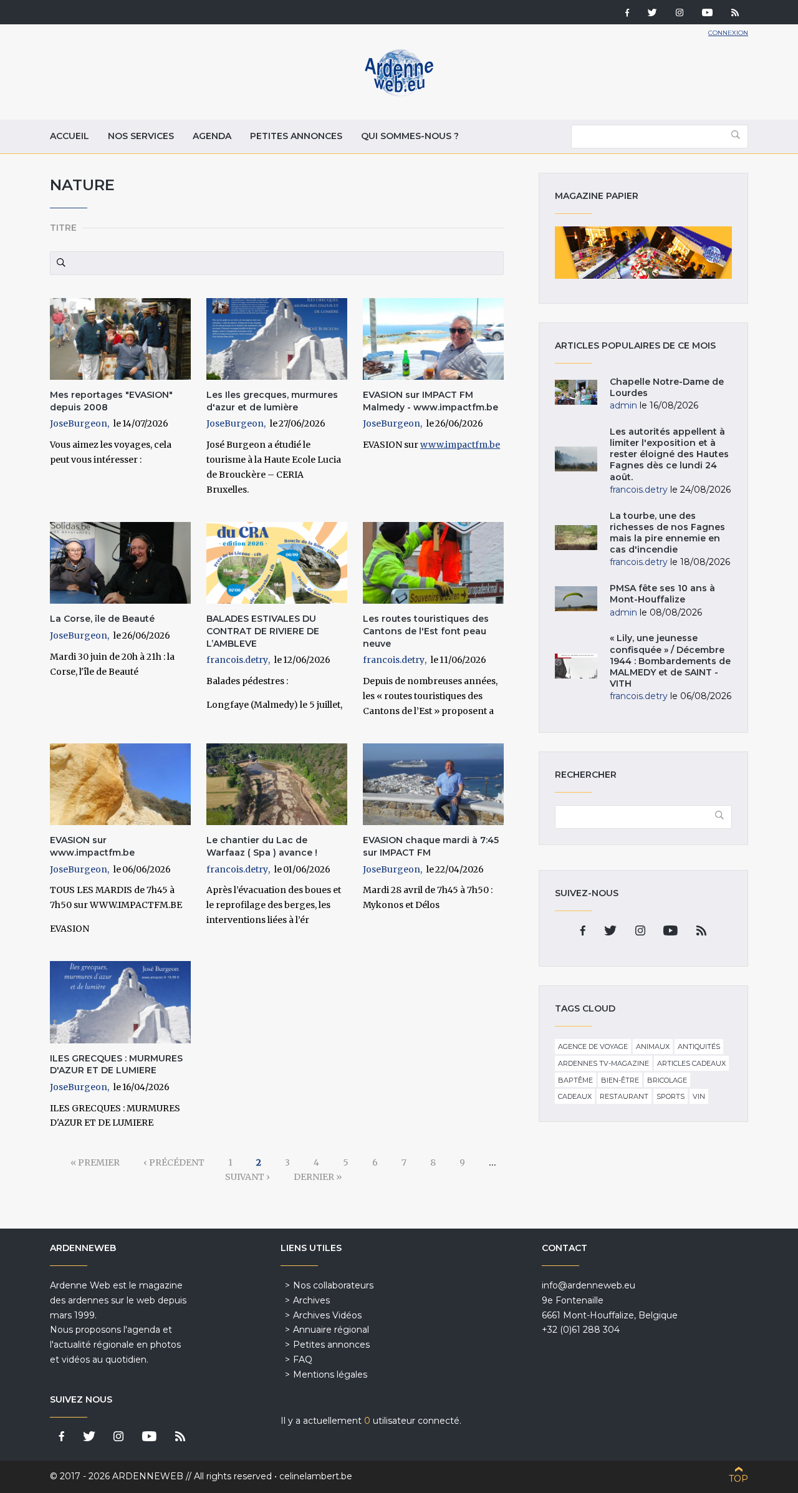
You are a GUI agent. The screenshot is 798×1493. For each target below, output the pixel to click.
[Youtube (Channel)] (707, 13)
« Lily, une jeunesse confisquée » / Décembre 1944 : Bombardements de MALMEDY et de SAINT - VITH (670, 660)
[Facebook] (627, 13)
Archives (311, 1300)
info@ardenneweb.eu (588, 1285)
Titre (63, 227)
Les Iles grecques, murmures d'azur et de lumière (272, 401)
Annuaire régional (331, 1329)
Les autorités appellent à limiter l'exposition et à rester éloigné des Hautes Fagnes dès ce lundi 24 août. (669, 454)
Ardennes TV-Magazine (603, 1063)
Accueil (69, 136)
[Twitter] (652, 13)
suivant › (247, 1176)
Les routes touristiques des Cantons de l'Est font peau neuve (426, 631)
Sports (670, 1096)
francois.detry (237, 659)
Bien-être (620, 1080)
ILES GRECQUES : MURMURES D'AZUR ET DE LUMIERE (116, 1064)
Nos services (141, 136)
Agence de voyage (593, 1046)
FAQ (302, 1359)
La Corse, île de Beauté (102, 618)
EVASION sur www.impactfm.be (92, 846)
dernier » (318, 1176)
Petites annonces (296, 136)
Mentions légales (330, 1374)
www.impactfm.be (460, 444)
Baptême (575, 1080)
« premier (95, 1162)
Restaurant (624, 1096)
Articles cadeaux (691, 1063)
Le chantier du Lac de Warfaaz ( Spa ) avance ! (261, 846)
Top (738, 1478)
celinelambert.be (315, 1476)
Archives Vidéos (327, 1315)
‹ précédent (173, 1162)
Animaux (653, 1046)
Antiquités (699, 1046)
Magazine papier (643, 252)
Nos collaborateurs (333, 1285)
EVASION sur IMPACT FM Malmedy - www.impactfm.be (430, 401)
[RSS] (735, 13)
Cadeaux (575, 1096)
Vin (699, 1096)
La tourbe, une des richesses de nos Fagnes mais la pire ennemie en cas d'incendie (667, 533)
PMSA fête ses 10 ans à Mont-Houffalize (662, 593)
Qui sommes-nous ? (410, 136)
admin (623, 405)
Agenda (212, 136)
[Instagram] (680, 13)
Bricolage (667, 1080)
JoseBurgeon (78, 423)
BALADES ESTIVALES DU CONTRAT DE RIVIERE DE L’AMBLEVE (262, 631)
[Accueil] (399, 93)
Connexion (728, 33)
